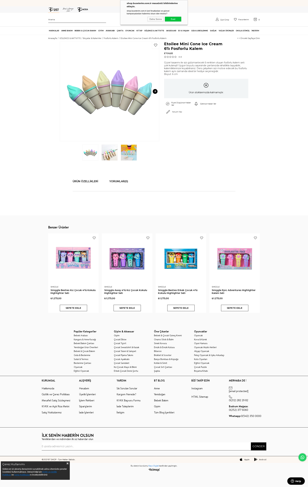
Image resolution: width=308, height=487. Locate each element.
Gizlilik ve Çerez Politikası (56, 394)
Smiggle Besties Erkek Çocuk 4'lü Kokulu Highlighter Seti (177, 292)
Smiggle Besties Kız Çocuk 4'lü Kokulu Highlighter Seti (73, 292)
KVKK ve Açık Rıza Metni (55, 406)
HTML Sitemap (199, 396)
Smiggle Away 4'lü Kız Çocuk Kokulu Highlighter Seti (125, 292)
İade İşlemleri (86, 412)
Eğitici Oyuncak (81, 370)
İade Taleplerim (125, 406)
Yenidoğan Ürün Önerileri (86, 347)
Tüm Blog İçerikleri (164, 412)
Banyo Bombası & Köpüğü (166, 359)
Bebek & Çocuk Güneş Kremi (168, 335)
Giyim (117, 335)
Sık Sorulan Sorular (127, 388)
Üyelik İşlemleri (87, 394)
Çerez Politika (20, 475)
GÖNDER (258, 446)
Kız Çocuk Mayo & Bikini (125, 367)
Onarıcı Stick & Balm (164, 339)
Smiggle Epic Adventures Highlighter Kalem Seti (234, 292)
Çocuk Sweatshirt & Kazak (126, 347)
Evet (173, 19)
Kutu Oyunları (200, 359)
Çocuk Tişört (120, 343)
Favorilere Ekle (94, 238)
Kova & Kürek (200, 339)
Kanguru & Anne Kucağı (85, 339)
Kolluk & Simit (160, 363)
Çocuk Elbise (120, 339)
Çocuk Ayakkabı (121, 359)
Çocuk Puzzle (200, 367)
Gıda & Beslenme (82, 355)
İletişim (120, 412)
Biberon (158, 351)
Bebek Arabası (81, 335)
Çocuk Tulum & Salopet (125, 351)
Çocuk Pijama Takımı (123, 355)
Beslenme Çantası (82, 363)
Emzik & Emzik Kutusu (164, 347)
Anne (157, 388)
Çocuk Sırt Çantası (163, 367)
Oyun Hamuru (200, 343)
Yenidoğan (159, 394)
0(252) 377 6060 (238, 408)
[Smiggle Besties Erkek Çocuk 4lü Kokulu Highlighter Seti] (181, 258)
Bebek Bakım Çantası (84, 343)
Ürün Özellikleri (85, 181)
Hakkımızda (48, 388)
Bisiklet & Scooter (162, 355)
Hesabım (84, 388)
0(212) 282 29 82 (238, 400)
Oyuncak (78, 367)
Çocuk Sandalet (121, 363)
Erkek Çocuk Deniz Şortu (126, 370)
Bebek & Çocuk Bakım (84, 351)
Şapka (157, 370)
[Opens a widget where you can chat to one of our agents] (296, 481)
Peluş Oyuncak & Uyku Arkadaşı (209, 355)
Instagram (197, 388)
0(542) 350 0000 (245, 416)
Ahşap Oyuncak (201, 351)
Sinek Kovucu (160, 343)
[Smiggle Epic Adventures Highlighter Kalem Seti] (234, 258)
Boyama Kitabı (201, 370)
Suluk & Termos (81, 359)
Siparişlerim (85, 406)
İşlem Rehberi (86, 400)
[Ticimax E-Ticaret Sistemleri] (154, 470)
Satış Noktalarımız (52, 412)
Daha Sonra (156, 19)
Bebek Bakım (161, 400)
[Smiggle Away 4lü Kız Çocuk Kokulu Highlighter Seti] (127, 258)
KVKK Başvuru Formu (129, 400)
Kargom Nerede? (126, 394)
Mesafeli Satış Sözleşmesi (56, 400)
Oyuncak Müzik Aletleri (205, 347)
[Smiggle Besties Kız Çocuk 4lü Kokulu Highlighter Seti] (73, 258)
